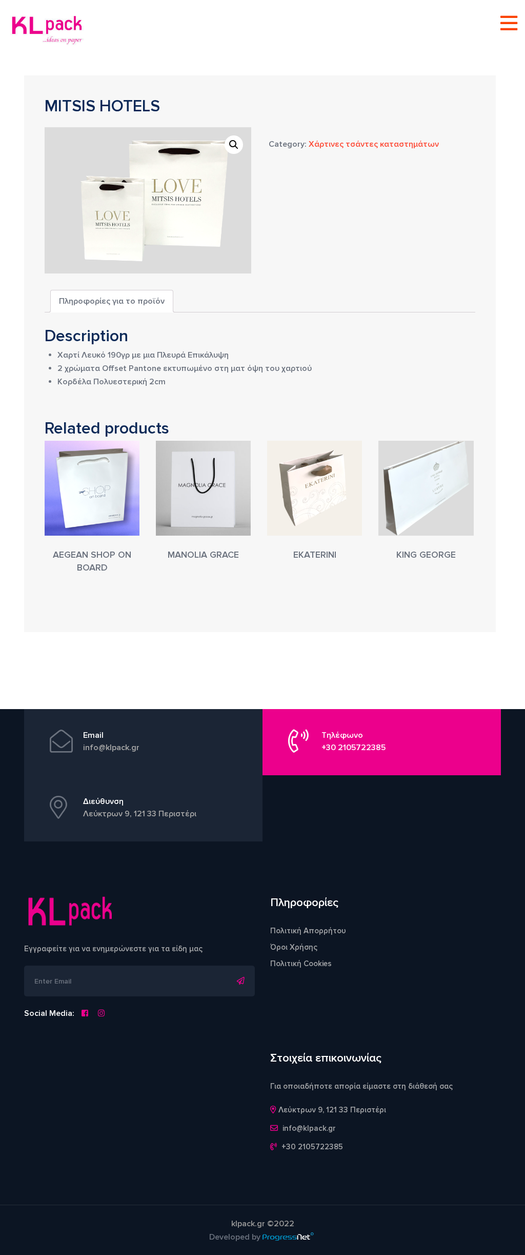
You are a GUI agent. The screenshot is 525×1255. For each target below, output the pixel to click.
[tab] (111, 301)
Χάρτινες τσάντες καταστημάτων (374, 144)
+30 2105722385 (353, 747)
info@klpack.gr (111, 747)
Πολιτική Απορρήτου (308, 930)
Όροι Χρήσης (293, 947)
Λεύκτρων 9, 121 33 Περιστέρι (139, 814)
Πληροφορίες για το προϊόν (112, 301)
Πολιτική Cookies (301, 963)
